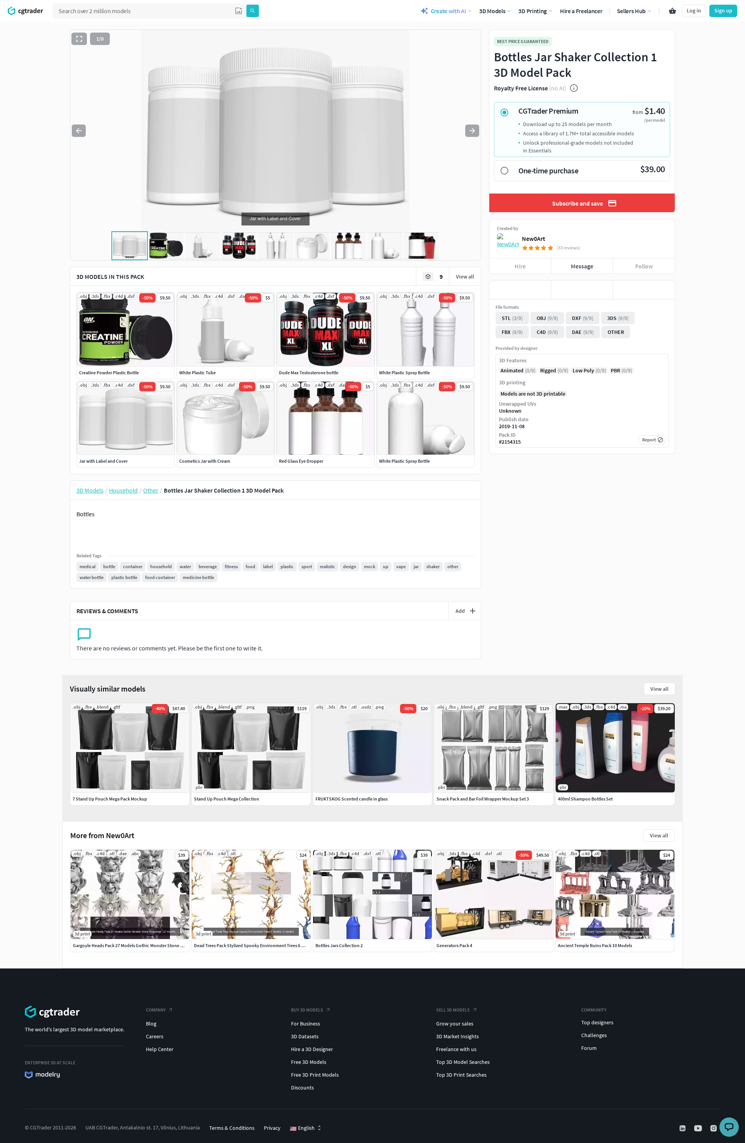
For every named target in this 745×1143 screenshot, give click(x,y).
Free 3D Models (308, 1061)
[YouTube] (699, 1128)
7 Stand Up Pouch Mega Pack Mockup (110, 799)
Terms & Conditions (232, 1127)
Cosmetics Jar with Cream (204, 461)
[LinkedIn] (683, 1128)
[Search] (252, 11)
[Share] (644, 289)
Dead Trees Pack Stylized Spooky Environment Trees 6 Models (254, 945)
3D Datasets (305, 1036)
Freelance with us (456, 1049)
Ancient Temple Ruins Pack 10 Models (595, 945)
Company (156, 1010)
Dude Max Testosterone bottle (308, 372)
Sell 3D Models (453, 1010)
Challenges (594, 1035)
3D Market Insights (457, 1036)
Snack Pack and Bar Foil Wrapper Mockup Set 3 (483, 799)
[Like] (520, 289)
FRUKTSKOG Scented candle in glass (351, 799)
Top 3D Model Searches (463, 1061)
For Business (305, 1023)
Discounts (302, 1087)
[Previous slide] (79, 131)
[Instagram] (714, 1128)
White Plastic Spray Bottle (404, 372)
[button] (238, 11)
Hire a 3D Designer (312, 1049)
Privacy (272, 1127)
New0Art (533, 238)
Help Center (159, 1049)
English (302, 1128)
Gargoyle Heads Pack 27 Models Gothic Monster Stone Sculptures (137, 945)
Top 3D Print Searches (461, 1074)
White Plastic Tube (197, 372)
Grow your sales (454, 1023)
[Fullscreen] (79, 39)
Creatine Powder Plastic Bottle (109, 372)
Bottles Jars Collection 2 (339, 945)
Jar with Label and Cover (103, 461)
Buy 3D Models (307, 1010)
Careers (154, 1036)
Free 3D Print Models (315, 1074)
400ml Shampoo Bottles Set (585, 799)
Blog (151, 1023)
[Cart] (672, 11)
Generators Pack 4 (454, 945)
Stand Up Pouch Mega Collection (226, 799)
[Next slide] (472, 131)
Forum (589, 1047)
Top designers (597, 1022)
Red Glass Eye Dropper (301, 461)
